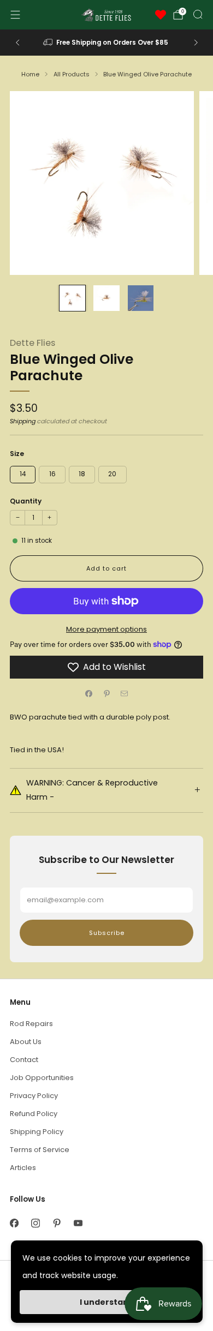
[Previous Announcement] (17, 42)
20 (112, 474)
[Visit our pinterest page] (56, 1223)
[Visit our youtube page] (77, 1223)
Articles (23, 1167)
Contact (24, 1059)
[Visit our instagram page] (35, 1223)
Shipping (23, 421)
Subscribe (107, 932)
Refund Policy (33, 1113)
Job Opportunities (42, 1077)
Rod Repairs (31, 1023)
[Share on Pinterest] (106, 693)
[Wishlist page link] (160, 14)
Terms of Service (39, 1149)
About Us (26, 1041)
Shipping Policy (36, 1131)
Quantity (26, 501)
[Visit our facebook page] (14, 1223)
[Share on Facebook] (89, 693)
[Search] (197, 14)
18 (82, 474)
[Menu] (15, 14)
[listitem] (107, 42)
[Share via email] (124, 693)
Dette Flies (32, 343)
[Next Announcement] (196, 42)
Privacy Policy (34, 1095)
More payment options (106, 629)
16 (52, 474)
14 (23, 474)
